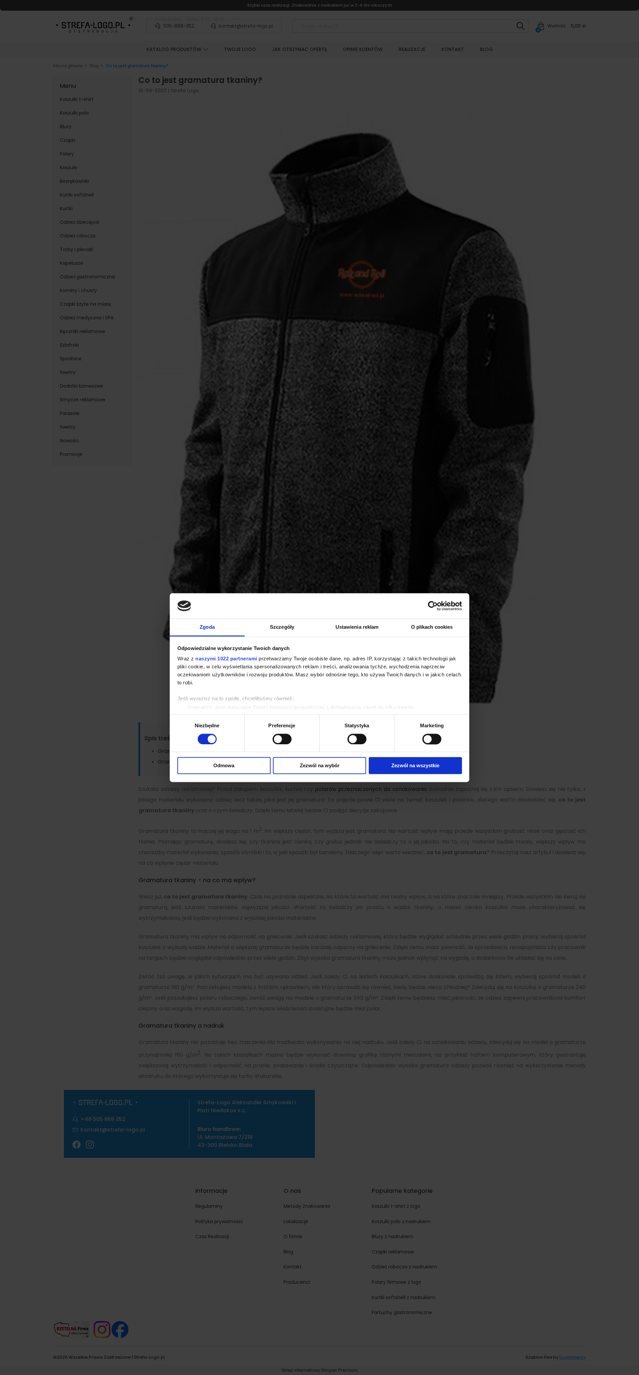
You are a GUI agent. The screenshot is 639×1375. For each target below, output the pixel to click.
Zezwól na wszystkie (415, 766)
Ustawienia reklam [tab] (357, 627)
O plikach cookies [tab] (432, 627)
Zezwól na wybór (319, 766)
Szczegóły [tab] (282, 627)
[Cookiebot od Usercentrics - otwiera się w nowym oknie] (433, 606)
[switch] (282, 739)
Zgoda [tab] (207, 627)
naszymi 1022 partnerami (226, 659)
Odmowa (223, 766)
